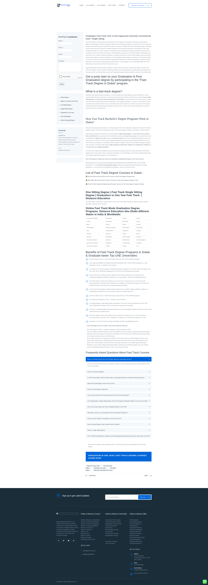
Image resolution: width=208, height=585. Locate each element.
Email (60, 54)
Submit (62, 84)
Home (81, 5)
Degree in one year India (93, 465)
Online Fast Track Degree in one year (103, 470)
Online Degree (65, 97)
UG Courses (90, 5)
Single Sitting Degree (67, 109)
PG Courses (101, 5)
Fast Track (112, 5)
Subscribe (142, 497)
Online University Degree (68, 120)
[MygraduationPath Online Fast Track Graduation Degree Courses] (63, 5)
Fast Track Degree (66, 116)
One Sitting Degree (66, 105)
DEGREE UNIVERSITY (88, 554)
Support (122, 5)
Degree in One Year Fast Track (69, 101)
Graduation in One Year (100, 468)
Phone (60, 47)
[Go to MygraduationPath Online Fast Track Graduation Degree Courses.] (56, 23)
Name (60, 41)
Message (61, 61)
